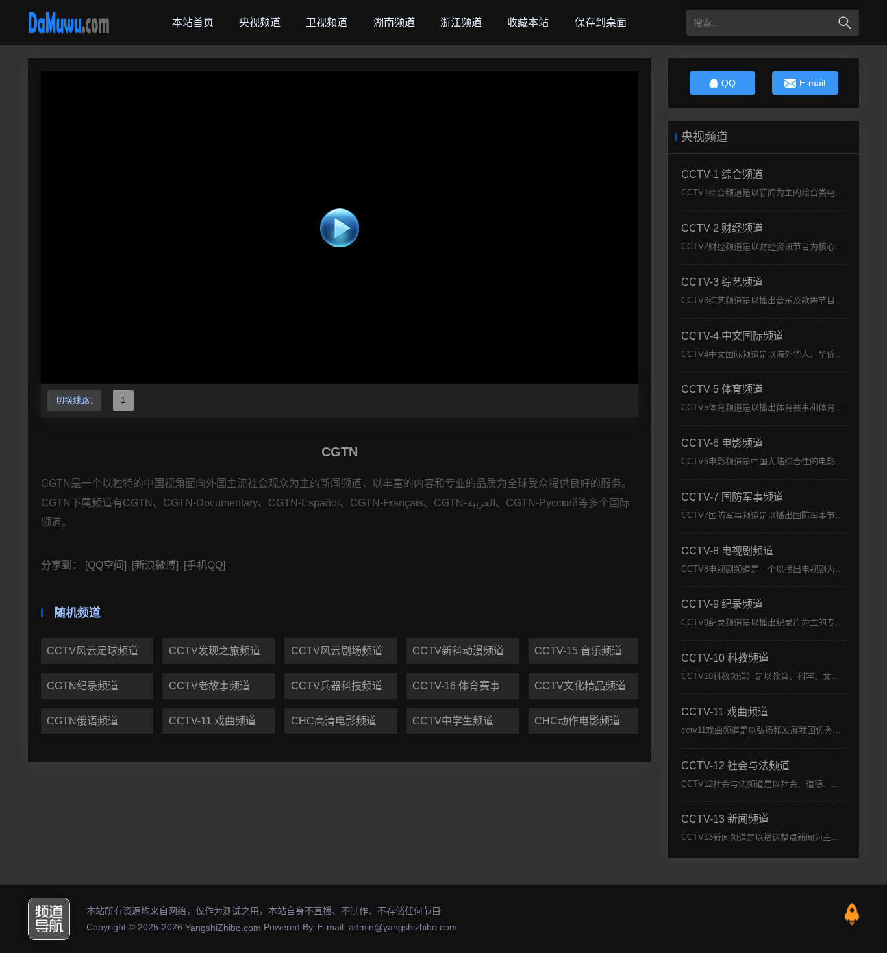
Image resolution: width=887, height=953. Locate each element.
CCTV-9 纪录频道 (722, 604)
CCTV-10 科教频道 (725, 657)
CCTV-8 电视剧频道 (727, 550)
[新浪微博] (154, 565)
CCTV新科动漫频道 (458, 650)
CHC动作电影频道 (577, 720)
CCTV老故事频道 (209, 685)
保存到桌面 (601, 22)
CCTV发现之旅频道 (214, 650)
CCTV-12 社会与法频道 (735, 765)
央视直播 (69, 22)
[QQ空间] (104, 565)
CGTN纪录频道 (82, 685)
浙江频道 (461, 22)
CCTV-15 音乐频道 (578, 650)
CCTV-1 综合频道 (722, 174)
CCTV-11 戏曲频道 (212, 720)
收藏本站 (528, 22)
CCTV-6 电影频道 (722, 443)
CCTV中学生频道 (452, 720)
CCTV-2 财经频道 (722, 228)
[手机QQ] (203, 565)
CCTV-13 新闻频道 (725, 818)
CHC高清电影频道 (334, 720)
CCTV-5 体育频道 (722, 389)
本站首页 (193, 22)
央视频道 (260, 22)
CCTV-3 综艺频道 (722, 282)
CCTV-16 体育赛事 (456, 685)
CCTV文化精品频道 (580, 685)
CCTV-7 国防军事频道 (732, 496)
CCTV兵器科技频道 (336, 685)
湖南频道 (394, 22)
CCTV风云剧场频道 (336, 650)
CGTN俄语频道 (82, 720)
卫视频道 (326, 22)
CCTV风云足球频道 (92, 650)
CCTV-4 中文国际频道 (732, 335)
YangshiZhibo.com (223, 927)
